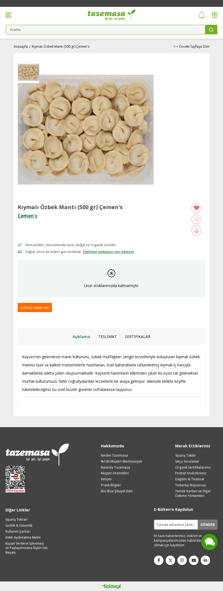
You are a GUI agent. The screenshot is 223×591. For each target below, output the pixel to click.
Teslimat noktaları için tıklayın (108, 251)
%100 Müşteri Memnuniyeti (121, 461)
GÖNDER (207, 524)
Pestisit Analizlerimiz (190, 473)
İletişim (106, 479)
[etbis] (17, 479)
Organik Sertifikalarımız (193, 467)
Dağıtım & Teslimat (189, 479)
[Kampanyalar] (215, 15)
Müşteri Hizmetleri (115, 473)
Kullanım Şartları (17, 531)
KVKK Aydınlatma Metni (23, 537)
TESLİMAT (107, 336)
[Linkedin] (205, 560)
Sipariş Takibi (185, 455)
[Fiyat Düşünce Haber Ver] (196, 230)
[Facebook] (158, 560)
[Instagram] (182, 560)
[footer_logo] (37, 455)
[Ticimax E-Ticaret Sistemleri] (111, 587)
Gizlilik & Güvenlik (18, 525)
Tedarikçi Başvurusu (190, 485)
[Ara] (211, 29)
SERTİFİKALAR (137, 336)
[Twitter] (170, 560)
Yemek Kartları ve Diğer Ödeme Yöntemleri (193, 493)
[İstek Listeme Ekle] (196, 219)
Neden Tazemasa (114, 455)
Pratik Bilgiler (111, 485)
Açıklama (81, 336)
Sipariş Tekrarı (16, 519)
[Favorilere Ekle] (196, 208)
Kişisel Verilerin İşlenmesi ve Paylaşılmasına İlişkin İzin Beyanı (26, 548)
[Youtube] (194, 560)
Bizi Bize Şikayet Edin (117, 491)
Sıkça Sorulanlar (187, 461)
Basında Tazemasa (115, 467)
